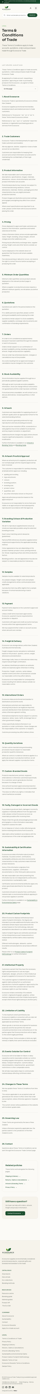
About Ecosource (8, 1316)
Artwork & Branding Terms (15, 1184)
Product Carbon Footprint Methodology (15, 1357)
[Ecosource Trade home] (6, 8)
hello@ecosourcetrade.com (9, 1382)
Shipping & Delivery (13, 1176)
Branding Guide (21, 445)
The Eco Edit (6, 1306)
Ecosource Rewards (9, 1325)
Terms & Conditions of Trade (12, 1338)
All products (6, 1274)
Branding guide (7, 1296)
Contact (5, 1322)
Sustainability (6, 1319)
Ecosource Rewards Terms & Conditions (16, 1363)
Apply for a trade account (10, 1328)
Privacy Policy (11, 1187)
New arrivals (6, 1277)
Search (32, 15)
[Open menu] (36, 8)
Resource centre (8, 1293)
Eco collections (7, 1280)
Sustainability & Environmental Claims (14, 1354)
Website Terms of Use (9, 1360)
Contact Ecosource (15, 1213)
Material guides (7, 1299)
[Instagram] (3, 1387)
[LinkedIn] (10, 1387)
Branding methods (8, 1283)
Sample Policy (6, 1366)
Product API (6, 1303)
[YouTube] (13, 1387)
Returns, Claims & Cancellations (17, 1180)
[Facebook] (6, 1387)
